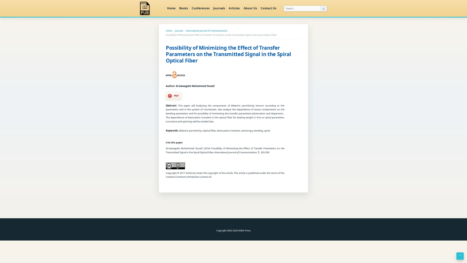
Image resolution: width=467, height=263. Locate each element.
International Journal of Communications (206, 30)
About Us (250, 8)
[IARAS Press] (151, 8)
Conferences (201, 8)
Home (171, 8)
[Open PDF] (175, 74)
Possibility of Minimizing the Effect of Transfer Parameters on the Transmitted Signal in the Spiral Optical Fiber (228, 54)
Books (183, 8)
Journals (219, 8)
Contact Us (269, 8)
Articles (234, 8)
